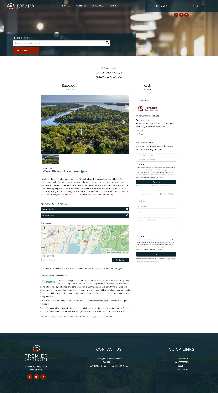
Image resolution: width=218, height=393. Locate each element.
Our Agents (140, 134)
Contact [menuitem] (114, 6)
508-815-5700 (160, 6)
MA (60, 317)
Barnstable (68, 317)
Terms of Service (149, 262)
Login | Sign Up (182, 369)
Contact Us (140, 130)
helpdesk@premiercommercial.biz (108, 358)
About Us (182, 365)
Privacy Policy (158, 177)
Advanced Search (21, 50)
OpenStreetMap (117, 252)
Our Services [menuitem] (98, 6)
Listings (52, 317)
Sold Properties (182, 362)
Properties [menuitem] (81, 6)
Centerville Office (98, 365)
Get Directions (120, 260)
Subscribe (156, 182)
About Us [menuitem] (65, 6)
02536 (93, 317)
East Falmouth (82, 317)
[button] (107, 43)
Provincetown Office (119, 365)
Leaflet (108, 252)
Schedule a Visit (166, 194)
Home (44, 317)
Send (156, 254)
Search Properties (182, 358)
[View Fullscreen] (44, 236)
